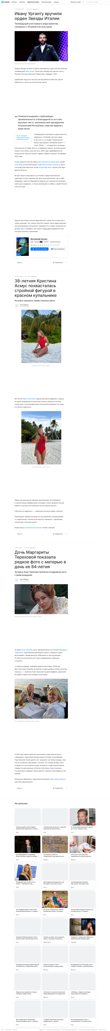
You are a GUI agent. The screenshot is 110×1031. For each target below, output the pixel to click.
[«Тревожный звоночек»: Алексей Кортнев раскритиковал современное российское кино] (55, 821)
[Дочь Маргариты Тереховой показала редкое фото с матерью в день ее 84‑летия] (27, 1014)
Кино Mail (33, 276)
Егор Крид (18, 164)
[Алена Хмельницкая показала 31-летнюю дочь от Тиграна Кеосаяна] (82, 904)
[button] (41, 46)
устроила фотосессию (33, 528)
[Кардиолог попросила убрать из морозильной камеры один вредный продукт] (82, 931)
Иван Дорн (55, 162)
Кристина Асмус (29, 399)
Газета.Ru (35, 9)
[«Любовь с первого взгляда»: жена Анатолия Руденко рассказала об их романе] (82, 986)
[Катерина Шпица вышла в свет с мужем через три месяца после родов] (27, 931)
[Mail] (2, 2)
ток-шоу (46, 241)
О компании (8, 1029)
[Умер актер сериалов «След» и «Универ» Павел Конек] (27, 986)
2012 (32, 242)
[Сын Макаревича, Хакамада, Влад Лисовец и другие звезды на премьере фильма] (27, 849)
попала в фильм (59, 779)
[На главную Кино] (7, 2)
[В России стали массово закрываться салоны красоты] (82, 849)
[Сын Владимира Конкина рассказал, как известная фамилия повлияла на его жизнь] (82, 876)
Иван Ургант (29, 71)
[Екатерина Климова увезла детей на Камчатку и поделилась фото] (27, 959)
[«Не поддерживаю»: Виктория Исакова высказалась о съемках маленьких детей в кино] (27, 904)
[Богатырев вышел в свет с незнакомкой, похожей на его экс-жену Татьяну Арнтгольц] (82, 1014)
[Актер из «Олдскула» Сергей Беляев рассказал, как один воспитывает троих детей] (55, 904)
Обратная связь (103, 1029)
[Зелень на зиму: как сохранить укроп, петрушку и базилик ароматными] (55, 931)
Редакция (41, 1029)
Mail (3, 1029)
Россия (37, 242)
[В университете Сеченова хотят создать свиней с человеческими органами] (82, 959)
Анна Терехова (27, 650)
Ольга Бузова (53, 164)
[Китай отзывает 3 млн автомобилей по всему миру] (55, 959)
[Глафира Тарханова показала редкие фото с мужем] (55, 1014)
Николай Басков (44, 162)
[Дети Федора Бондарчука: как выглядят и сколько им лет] (55, 876)
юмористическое (55, 241)
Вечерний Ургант (39, 239)
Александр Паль (45, 167)
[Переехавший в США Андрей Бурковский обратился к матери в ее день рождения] (27, 821)
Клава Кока (41, 164)
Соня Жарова (24, 305)
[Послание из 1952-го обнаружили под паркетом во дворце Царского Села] (55, 849)
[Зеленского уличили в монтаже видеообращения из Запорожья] (55, 986)
